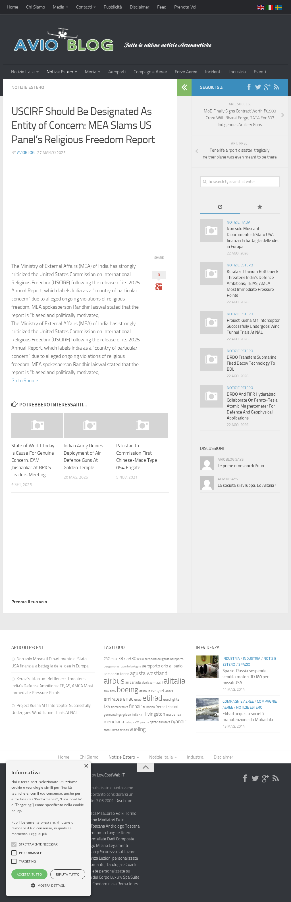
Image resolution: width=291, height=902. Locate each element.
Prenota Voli (185, 7)
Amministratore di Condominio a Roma (93, 883)
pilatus (144, 722)
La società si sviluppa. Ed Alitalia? (247, 485)
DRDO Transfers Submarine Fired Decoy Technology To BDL (252, 363)
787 (122, 658)
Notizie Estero (60, 71)
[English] (261, 7)
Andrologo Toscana (123, 826)
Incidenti (213, 71)
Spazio (244, 664)
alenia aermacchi (152, 682)
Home (12, 7)
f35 (107, 706)
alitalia (174, 681)
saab (107, 730)
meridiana (114, 721)
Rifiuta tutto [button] (68, 874)
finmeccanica (119, 707)
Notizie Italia (23, 71)
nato (128, 722)
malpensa (173, 714)
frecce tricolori (167, 707)
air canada (133, 682)
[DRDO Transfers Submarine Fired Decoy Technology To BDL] (211, 359)
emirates (113, 699)
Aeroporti (117, 71)
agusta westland (148, 673)
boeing (127, 689)
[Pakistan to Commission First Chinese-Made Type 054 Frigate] (142, 425)
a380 (140, 659)
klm (141, 714)
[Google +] (267, 87)
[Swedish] (278, 7)
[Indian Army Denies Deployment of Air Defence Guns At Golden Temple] (90, 425)
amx (106, 691)
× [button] (86, 766)
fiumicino (149, 707)
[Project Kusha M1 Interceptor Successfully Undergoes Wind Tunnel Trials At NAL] (211, 322)
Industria (237, 71)
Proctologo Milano (92, 845)
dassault (144, 691)
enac (128, 699)
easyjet (158, 690)
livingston (155, 714)
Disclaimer (139, 7)
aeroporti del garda (157, 659)
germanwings (113, 715)
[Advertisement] (90, 200)
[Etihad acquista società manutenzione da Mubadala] (207, 709)
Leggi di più (38, 834)
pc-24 (136, 722)
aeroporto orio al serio (162, 666)
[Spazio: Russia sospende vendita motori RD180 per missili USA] (207, 666)
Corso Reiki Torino (120, 813)
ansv (113, 691)
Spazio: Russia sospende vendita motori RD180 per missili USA (246, 676)
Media (58, 7)
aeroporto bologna (129, 666)
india (135, 715)
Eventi (260, 71)
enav (138, 699)
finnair (135, 706)
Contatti (84, 7)
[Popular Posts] (260, 207)
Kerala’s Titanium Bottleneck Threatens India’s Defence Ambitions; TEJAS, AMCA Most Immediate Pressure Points (252, 283)
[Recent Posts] (220, 207)
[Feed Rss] (276, 87)
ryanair (178, 721)
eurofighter (172, 699)
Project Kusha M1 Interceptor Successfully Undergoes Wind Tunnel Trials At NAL (253, 326)
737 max (110, 659)
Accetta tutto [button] (29, 874)
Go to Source (24, 380)
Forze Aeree (186, 71)
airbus (114, 681)
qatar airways (160, 722)
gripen (126, 715)
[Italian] (270, 7)
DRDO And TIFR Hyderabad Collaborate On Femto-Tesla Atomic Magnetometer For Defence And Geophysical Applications (252, 406)
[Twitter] (258, 87)
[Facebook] (249, 87)
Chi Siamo (35, 7)
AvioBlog (26, 152)
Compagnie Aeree (150, 71)
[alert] (48, 828)
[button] (14, 844)
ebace (169, 691)
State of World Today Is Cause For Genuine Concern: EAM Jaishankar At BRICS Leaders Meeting (32, 460)
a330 (131, 658)
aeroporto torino (116, 674)
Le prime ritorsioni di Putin (241, 465)
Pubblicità (113, 7)
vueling (138, 729)
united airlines (120, 730)
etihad (152, 698)
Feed (161, 7)
